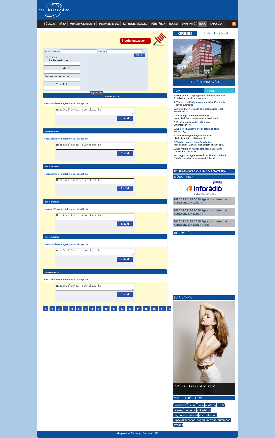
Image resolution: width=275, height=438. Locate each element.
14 (138, 308)
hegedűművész (206, 419)
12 (122, 308)
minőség (210, 405)
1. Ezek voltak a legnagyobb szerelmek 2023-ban (199, 95)
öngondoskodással (186, 415)
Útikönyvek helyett (82, 24)
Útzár (220, 405)
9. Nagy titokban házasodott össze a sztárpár (198, 149)
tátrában (211, 415)
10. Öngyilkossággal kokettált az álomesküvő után (200, 155)
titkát (201, 405)
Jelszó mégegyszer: (57, 76)
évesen (178, 424)
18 (170, 308)
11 (114, 308)
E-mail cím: (63, 84)
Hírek (62, 24)
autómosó (224, 419)
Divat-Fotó (188, 24)
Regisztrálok (96, 92)
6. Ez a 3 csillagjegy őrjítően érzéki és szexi (196, 129)
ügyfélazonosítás (184, 419)
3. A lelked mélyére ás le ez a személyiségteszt (198, 109)
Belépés (139, 55)
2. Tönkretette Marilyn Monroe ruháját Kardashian (200, 102)
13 (130, 308)
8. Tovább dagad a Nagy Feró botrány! (194, 142)
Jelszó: (101, 51)
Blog (202, 24)
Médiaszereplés (109, 24)
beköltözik (180, 405)
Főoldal (49, 24)
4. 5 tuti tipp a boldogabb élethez (191, 115)
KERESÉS (185, 33)
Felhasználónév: (52, 51)
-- (174, 429)
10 (106, 308)
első (201, 415)
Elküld (125, 118)
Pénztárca (158, 24)
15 (146, 308)
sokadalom (204, 410)
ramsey (178, 410)
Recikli (173, 24)
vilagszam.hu (123, 433)
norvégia (190, 410)
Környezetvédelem (135, 24)
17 (162, 308)
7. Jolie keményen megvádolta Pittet (193, 135)
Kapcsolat (217, 24)
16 (154, 308)
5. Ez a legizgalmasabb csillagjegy (192, 122)
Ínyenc (192, 405)
